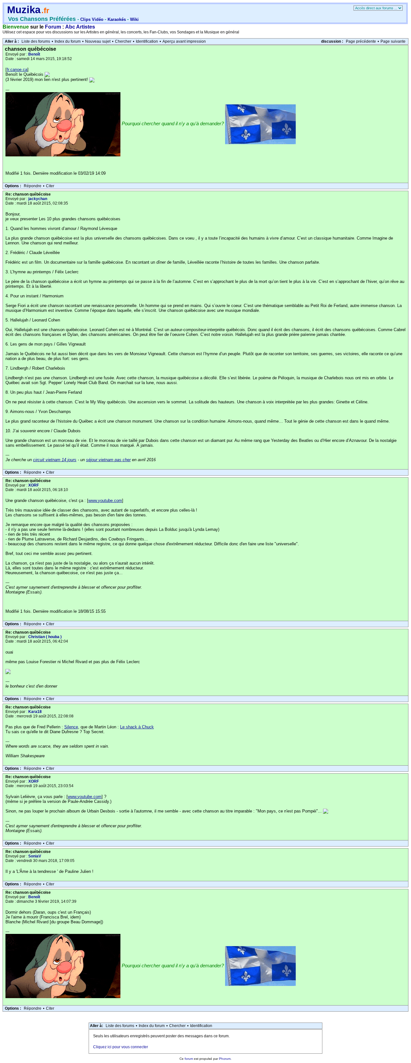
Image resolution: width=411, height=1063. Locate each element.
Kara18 (35, 711)
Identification (147, 41)
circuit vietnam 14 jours (54, 459)
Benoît (34, 54)
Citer (50, 186)
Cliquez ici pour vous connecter (120, 1047)
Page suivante (393, 41)
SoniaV (34, 856)
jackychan (37, 199)
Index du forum (68, 41)
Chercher (123, 41)
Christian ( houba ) (45, 637)
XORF (33, 485)
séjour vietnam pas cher (108, 459)
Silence (71, 727)
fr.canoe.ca (17, 69)
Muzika (23, 9)
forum (189, 1058)
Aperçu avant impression (184, 41)
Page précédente (361, 41)
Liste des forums (36, 41)
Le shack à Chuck (137, 727)
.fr (45, 10)
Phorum (225, 1058)
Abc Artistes (80, 27)
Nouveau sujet (97, 41)
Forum (53, 27)
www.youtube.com (105, 500)
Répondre (32, 186)
